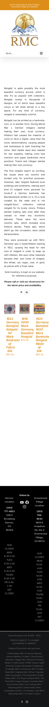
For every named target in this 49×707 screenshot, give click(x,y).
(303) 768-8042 (40, 515)
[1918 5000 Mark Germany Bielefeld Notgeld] (24, 305)
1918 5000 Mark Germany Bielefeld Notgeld (27, 327)
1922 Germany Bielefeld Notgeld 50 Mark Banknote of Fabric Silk (13, 335)
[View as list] (26, 292)
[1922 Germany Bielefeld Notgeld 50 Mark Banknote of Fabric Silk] (9, 305)
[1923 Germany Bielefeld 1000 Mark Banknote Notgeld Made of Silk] (39, 305)
